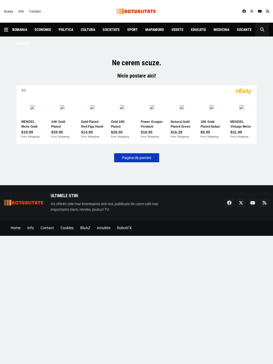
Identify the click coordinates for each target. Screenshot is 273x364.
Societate (111, 29)
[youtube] (260, 11)
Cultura (88, 29)
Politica (66, 29)
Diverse (22, 43)
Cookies (67, 228)
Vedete (177, 29)
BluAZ (85, 228)
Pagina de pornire (136, 158)
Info (21, 11)
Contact (35, 11)
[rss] (267, 11)
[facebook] (244, 11)
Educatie (198, 29)
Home (16, 228)
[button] (8, 30)
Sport (132, 29)
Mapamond (154, 29)
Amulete (103, 228)
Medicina (221, 29)
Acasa (8, 11)
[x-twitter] (252, 11)
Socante (244, 29)
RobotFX (124, 228)
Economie (43, 29)
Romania (19, 29)
